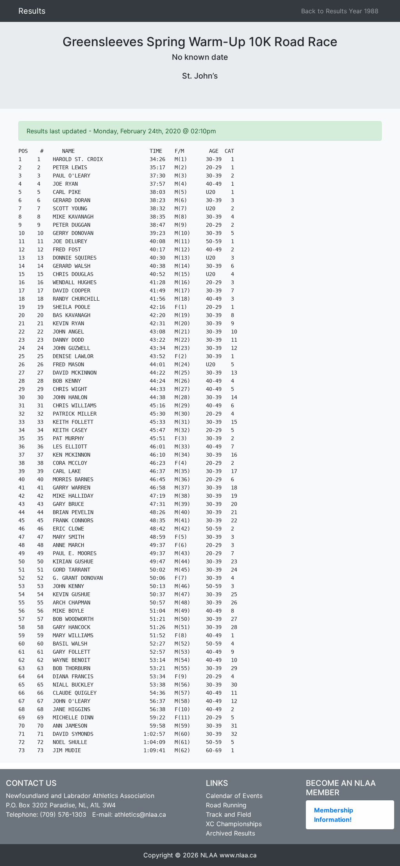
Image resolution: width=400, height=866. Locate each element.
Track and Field (228, 814)
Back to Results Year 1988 (340, 11)
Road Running (226, 805)
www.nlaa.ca (238, 855)
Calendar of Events (234, 796)
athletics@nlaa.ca (140, 814)
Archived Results (230, 833)
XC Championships (234, 824)
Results (31, 11)
